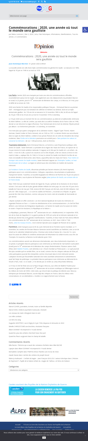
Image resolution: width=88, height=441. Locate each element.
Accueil (17, 425)
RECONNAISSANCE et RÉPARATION (37, 430)
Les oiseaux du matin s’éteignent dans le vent (24, 313)
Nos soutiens (57, 430)
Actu (36, 34)
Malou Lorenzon (17, 34)
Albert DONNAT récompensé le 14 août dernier (25, 330)
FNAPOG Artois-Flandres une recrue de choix (43, 352)
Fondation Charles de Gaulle (20, 170)
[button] (85, 30)
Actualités (67, 427)
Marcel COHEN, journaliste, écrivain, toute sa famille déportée (30, 306)
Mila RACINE (57, 345)
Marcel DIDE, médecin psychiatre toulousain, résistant (27, 310)
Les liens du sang (15, 320)
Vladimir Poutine (22, 249)
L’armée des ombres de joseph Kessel (36, 355)
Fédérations (69, 430)
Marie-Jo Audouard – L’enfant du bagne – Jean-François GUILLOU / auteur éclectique (38, 358)
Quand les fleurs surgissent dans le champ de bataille (27, 336)
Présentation (17, 430)
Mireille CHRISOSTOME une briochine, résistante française (29, 326)
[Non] (85, 435)
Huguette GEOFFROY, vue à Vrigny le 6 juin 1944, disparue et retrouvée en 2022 (36, 323)
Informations (55, 34)
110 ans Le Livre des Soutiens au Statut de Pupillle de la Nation (46, 425)
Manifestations (66, 34)
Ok (44, 438)
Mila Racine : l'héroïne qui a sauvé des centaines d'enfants (29, 345)
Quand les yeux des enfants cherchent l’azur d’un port (27, 333)
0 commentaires (21, 37)
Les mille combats (15, 316)
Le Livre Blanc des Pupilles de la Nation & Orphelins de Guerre (38, 427)
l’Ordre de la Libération (28, 138)
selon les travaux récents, (23, 223)
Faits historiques (44, 34)
